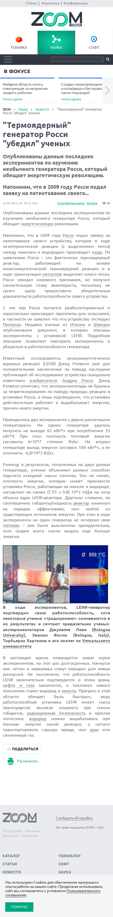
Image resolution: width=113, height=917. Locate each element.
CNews (31, 3)
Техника (19, 47)
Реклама (32, 831)
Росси (68, 235)
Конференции (76, 3)
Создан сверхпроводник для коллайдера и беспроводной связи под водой (85, 91)
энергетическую (37, 223)
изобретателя (43, 380)
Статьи (10, 864)
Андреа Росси (77, 380)
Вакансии (11, 836)
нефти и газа (18, 685)
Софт (94, 47)
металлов (52, 274)
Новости (42, 109)
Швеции (102, 324)
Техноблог (69, 856)
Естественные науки (71, 203)
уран (94, 729)
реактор (81, 503)
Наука (56, 47)
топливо (11, 525)
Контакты (30, 836)
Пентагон (12, 324)
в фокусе (17, 71)
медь (97, 252)
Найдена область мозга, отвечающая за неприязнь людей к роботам (25, 91)
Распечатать (27, 761)
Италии (77, 324)
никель (69, 690)
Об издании (13, 831)
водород (37, 718)
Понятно (19, 907)
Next (107, 90)
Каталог (11, 856)
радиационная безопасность (56, 713)
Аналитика (50, 3)
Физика (92, 203)
